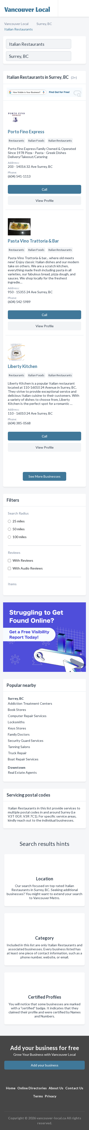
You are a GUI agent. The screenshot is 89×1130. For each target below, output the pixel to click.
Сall (44, 189)
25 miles (19, 521)
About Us (56, 1088)
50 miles (19, 529)
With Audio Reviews (28, 568)
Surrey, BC (44, 24)
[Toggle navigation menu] (82, 8)
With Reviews (23, 560)
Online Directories (32, 1088)
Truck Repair (17, 753)
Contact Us (74, 1088)
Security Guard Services (25, 740)
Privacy (50, 1096)
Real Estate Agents (22, 772)
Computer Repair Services (27, 716)
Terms (38, 1096)
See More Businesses (44, 476)
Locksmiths (16, 722)
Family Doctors (19, 734)
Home (10, 1088)
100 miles (20, 537)
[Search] (78, 56)
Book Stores (17, 710)
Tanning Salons (19, 747)
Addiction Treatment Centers (30, 703)
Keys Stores (17, 728)
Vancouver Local (16, 24)
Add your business (44, 1065)
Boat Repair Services (23, 759)
